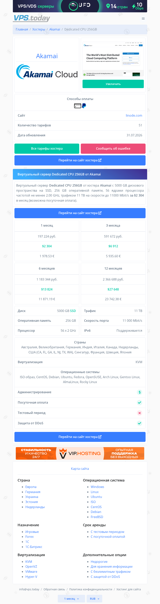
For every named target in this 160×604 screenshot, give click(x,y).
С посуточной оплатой (108, 536)
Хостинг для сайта (128, 589)
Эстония (31, 502)
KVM (28, 561)
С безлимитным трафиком (111, 571)
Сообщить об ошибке (113, 148)
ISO (93, 502)
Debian (96, 512)
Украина (31, 497)
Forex (29, 536)
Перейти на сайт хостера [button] (78, 160)
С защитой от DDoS (105, 577)
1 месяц (70, 598)
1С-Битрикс (33, 547)
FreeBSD (97, 517)
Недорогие (99, 561)
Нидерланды (35, 507)
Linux (95, 492)
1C (27, 542)
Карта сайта (80, 468)
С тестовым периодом (107, 532)
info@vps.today (29, 589)
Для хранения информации (111, 566)
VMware (31, 571)
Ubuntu (96, 497)
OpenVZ (31, 566)
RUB (93, 598)
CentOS (96, 507)
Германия (32, 492)
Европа (30, 487)
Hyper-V (31, 577)
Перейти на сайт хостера (78, 213)
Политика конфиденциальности (90, 589)
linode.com (134, 115)
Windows (97, 487)
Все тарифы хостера (47, 148)
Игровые (32, 532)
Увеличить (113, 84)
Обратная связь (54, 589)
